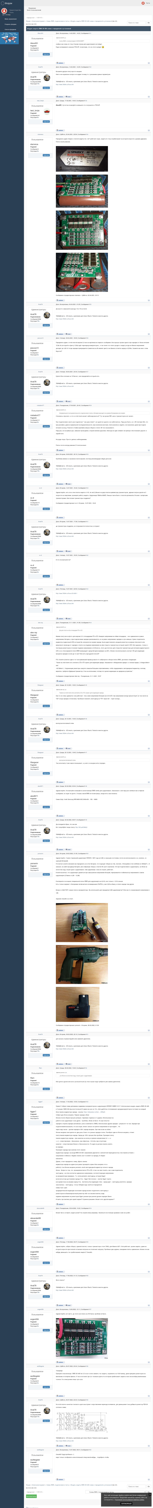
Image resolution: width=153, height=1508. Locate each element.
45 (86, 685)
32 (90, 67)
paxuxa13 (40, 338)
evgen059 (40, 1242)
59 (87, 1400)
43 (87, 589)
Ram (40, 1068)
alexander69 (40, 1208)
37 (87, 372)
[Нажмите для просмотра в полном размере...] (82, 159)
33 (86, 101)
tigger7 (40, 1102)
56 (87, 1276)
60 (90, 1450)
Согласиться (126, 1503)
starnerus (40, 134)
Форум (28, 21)
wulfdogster (40, 1366)
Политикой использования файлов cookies (129, 1500)
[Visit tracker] (9, 38)
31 (90, 33)
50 (87, 853)
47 (86, 752)
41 (87, 521)
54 (90, 1208)
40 (87, 488)
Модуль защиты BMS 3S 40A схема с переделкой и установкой (91, 21)
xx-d (40, 488)
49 (86, 820)
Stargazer (40, 685)
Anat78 (40, 67)
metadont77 (40, 405)
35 (90, 304)
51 (87, 1034)
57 (90, 1309)
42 (87, 555)
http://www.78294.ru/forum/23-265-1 (66, 593)
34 (87, 134)
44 (90, 623)
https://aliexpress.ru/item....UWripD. (94, 1112)
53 (87, 1102)
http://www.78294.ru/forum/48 (64, 84)
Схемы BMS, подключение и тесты (58, 21)
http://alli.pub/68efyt (81, 827)
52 (86, 1068)
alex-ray (40, 623)
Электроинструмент (38, 21)
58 (87, 1366)
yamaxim (40, 853)
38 (90, 405)
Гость (148, 3)
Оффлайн (46, 54)
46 (86, 719)
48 (86, 786)
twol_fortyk (40, 101)
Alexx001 (40, 33)
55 (87, 1242)
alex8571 (40, 786)
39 (87, 454)
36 (87, 338)
